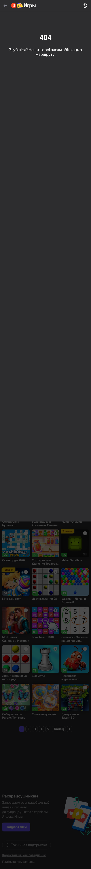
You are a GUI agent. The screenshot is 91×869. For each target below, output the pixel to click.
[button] (45, 434)
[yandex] (23, 5)
